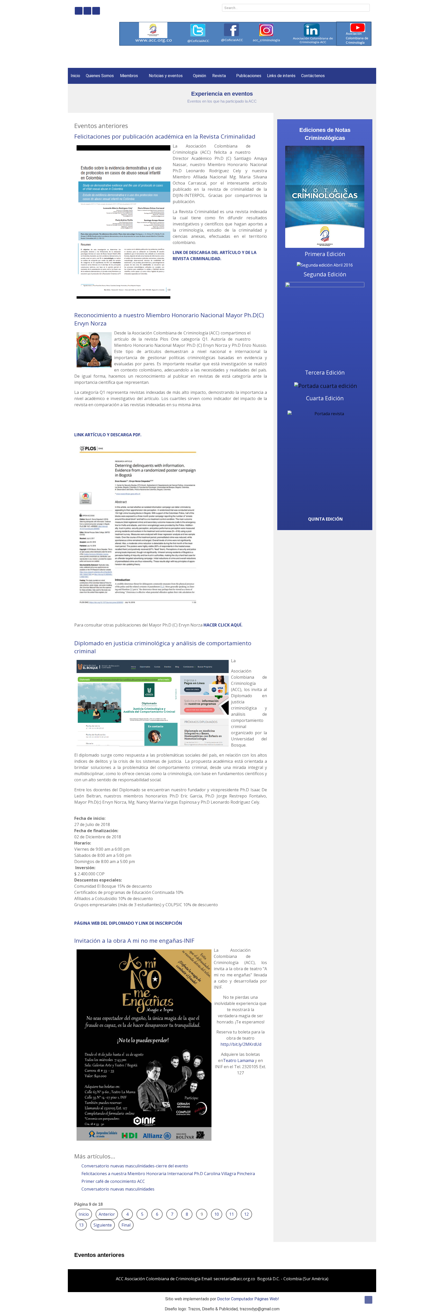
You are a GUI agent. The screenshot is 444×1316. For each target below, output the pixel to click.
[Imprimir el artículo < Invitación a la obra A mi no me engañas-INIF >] (259, 950)
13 (81, 1225)
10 (216, 1214)
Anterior (107, 1214)
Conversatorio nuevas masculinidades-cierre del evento (134, 1166)
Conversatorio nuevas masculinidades (117, 1189)
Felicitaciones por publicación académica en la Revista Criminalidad (164, 136)
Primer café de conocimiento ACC (112, 1181)
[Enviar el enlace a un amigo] (265, 146)
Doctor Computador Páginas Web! (248, 1298)
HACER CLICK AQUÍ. (222, 625)
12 (246, 1214)
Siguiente (103, 1225)
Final (126, 1225)
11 (231, 1214)
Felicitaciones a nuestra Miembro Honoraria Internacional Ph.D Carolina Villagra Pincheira (167, 1173)
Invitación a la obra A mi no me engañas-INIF (134, 941)
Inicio (84, 1214)
